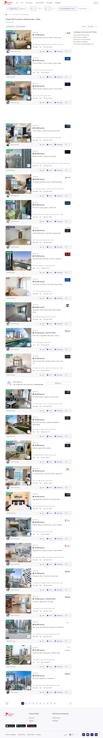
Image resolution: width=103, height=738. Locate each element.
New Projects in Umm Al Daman (81, 39)
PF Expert (55, 721)
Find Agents (49, 2)
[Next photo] (29, 40)
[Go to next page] (70, 703)
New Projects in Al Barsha (80, 37)
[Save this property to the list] (66, 51)
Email (50, 51)
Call (43, 51)
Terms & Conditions (10, 734)
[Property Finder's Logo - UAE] (9, 3)
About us (31, 718)
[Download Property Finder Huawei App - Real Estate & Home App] (32, 725)
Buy (17, 2)
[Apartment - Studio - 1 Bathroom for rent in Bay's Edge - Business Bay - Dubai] (38, 478)
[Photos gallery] (18, 39)
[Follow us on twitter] (92, 734)
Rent (22, 2)
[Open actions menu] (69, 51)
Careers (31, 721)
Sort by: (84, 26)
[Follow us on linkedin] (96, 734)
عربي (65, 735)
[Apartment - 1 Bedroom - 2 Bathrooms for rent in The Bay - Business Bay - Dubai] (38, 340)
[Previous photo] (7, 40)
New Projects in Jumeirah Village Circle (83, 44)
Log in (96, 3)
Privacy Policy (21, 734)
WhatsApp (59, 51)
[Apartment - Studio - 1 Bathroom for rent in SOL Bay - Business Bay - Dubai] (38, 93)
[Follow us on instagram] (83, 734)
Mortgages (58, 2)
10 (54, 703)
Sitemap (38, 734)
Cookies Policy (30, 734)
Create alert (21, 26)
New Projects (29, 2)
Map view (11, 26)
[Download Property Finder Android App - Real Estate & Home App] (21, 725)
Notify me (58, 383)
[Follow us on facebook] (87, 734)
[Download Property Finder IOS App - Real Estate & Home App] (10, 725)
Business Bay (13, 8)
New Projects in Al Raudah (80, 41)
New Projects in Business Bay (81, 35)
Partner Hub (56, 718)
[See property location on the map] (28, 46)
